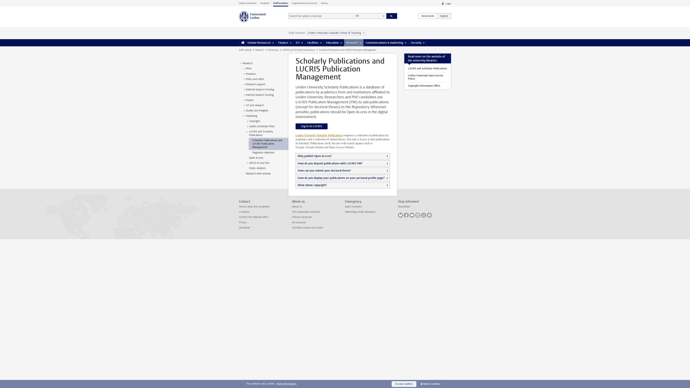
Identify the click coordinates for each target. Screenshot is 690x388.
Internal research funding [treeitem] (260, 95)
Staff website (245, 49)
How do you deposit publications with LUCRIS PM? (330, 163)
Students (264, 3)
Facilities (312, 43)
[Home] (242, 42)
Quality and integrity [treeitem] (257, 110)
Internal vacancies (302, 217)
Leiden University (247, 3)
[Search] (391, 16)
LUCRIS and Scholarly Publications (298, 49)
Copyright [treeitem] (254, 121)
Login (448, 3)
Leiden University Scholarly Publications (319, 135)
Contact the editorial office (253, 217)
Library (324, 3)
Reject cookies (431, 384)
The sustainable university (306, 212)
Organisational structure (304, 3)
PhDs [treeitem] (249, 68)
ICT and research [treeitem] (255, 105)
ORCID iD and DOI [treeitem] (259, 163)
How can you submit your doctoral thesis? (324, 170)
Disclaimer (244, 227)
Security (416, 43)
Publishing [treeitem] (251, 116)
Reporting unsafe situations (360, 212)
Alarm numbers (353, 206)
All (357, 16)
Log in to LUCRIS (311, 126)
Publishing (273, 49)
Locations (244, 212)
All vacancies (299, 222)
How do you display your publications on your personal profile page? (341, 178)
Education (332, 43)
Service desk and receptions (254, 206)
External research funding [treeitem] (260, 89)
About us (297, 206)
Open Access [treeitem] (256, 158)
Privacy (243, 222)
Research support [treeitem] (255, 84)
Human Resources (259, 43)
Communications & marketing (384, 43)
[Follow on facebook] (406, 215)
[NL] (427, 16)
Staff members (280, 3)
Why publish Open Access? (315, 156)
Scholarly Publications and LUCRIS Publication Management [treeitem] (267, 144)
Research (352, 43)
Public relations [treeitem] (257, 168)
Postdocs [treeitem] (251, 74)
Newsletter (404, 206)
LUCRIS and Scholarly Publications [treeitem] (261, 133)
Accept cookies (404, 384)
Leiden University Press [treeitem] (261, 126)
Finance (283, 43)
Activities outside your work (307, 227)
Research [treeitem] (248, 63)
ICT (298, 43)
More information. (287, 383)
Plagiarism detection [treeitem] (263, 152)
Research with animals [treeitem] (258, 173)
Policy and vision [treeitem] (255, 79)
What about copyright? (312, 185)
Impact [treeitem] (250, 100)
